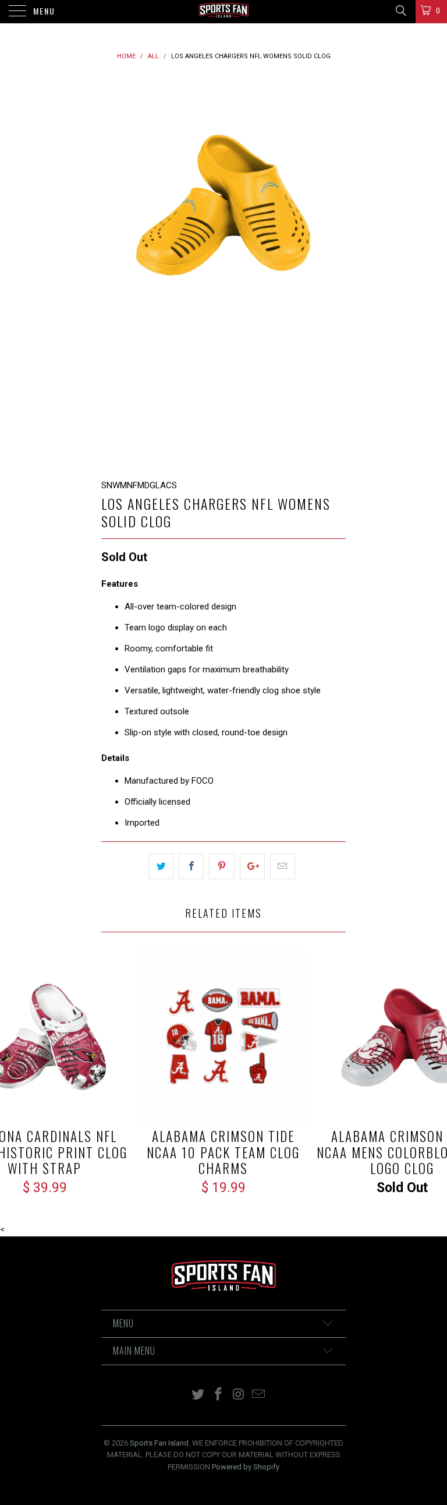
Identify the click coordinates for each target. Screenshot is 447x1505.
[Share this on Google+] (252, 866)
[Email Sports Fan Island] (259, 1395)
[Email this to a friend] (282, 866)
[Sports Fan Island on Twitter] (198, 1395)
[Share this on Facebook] (191, 866)
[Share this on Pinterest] (221, 866)
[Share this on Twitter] (160, 866)
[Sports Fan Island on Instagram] (239, 1395)
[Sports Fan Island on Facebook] (219, 1395)
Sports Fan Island (159, 1443)
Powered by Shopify (245, 1466)
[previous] (114, 271)
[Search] (400, 10)
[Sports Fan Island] (223, 11)
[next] (333, 271)
